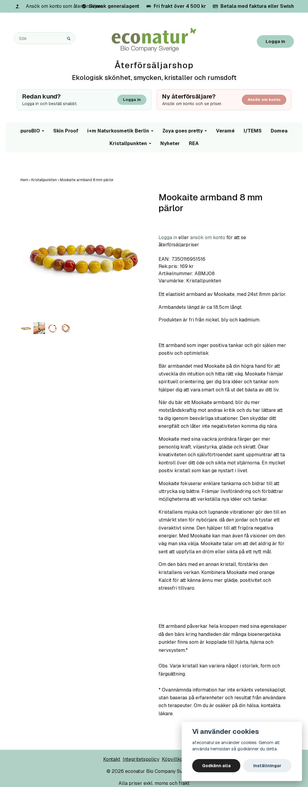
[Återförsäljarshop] (154, 40)
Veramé (225, 131)
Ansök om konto (264, 99)
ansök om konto (207, 237)
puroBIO (30, 131)
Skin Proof (65, 131)
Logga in (275, 41)
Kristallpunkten (128, 143)
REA (194, 143)
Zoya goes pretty (182, 131)
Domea (279, 131)
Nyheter (170, 143)
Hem (25, 180)
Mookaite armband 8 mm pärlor (87, 180)
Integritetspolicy (141, 759)
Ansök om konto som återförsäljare (64, 6)
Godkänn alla (216, 765)
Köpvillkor (173, 759)
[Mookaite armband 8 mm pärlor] (84, 256)
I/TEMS (253, 131)
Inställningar (267, 765)
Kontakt (111, 759)
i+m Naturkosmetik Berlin (118, 131)
